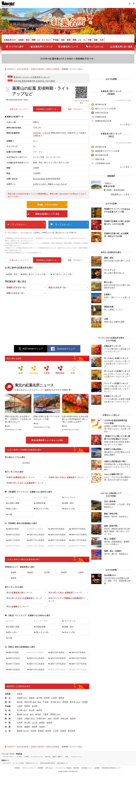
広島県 (19, 722)
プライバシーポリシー (28, 768)
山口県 (34, 722)
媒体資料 (76, 768)
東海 (69, 40)
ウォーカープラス (8, 756)
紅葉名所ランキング (43, 46)
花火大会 (47, 756)
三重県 (45, 714)
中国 (90, 40)
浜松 (58, 714)
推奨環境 (40, 768)
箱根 (34, 702)
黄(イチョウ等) (42, 508)
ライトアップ (69, 497)
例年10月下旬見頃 (78, 534)
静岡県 (53, 714)
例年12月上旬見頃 (36, 669)
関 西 (7, 718)
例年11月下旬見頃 (78, 540)
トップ (18, 109)
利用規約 (17, 768)
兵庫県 (39, 718)
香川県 (19, 726)
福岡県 (19, 731)
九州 (101, 40)
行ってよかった (96, 46)
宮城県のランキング (20, 477)
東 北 (7, 698)
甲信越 (56, 40)
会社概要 (96, 768)
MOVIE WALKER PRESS (47, 763)
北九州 (26, 731)
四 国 (7, 726)
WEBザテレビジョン (32, 763)
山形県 (81, 572)
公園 (10, 514)
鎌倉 (39, 702)
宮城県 (10, 100)
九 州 (7, 731)
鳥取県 (42, 722)
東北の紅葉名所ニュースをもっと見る (47, 440)
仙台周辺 (26, 462)
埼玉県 (53, 702)
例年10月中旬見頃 (57, 534)
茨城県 (85, 702)
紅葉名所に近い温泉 (122, 46)
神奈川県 (28, 702)
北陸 (63, 40)
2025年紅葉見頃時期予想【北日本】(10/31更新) (34, 81)
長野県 (27, 706)
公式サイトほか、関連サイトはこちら (49, 184)
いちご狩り (19, 756)
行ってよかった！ (71, 224)
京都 (79, 40)
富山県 (32, 710)
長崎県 (41, 731)
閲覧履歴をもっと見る (120, 194)
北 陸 (7, 710)
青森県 (30, 572)
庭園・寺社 (13, 274)
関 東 (7, 702)
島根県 (49, 722)
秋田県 (64, 572)
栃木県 (73, 702)
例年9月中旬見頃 (57, 529)
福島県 (13, 578)
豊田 (31, 714)
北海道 (21, 40)
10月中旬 (37, 133)
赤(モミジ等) (69, 508)
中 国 (7, 722)
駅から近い (13, 508)
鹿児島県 (71, 731)
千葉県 (46, 702)
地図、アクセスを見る (48, 204)
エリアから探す (16, 46)
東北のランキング (19, 592)
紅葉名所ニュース (69, 46)
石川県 (19, 710)
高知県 (42, 726)
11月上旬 (46, 133)
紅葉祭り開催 (13, 503)
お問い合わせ (49, 768)
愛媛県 (27, 726)
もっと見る (125, 124)
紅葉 (66, 756)
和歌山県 (64, 718)
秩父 (58, 702)
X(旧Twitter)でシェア (33, 348)
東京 (43, 40)
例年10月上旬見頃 (36, 534)
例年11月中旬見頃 (57, 540)
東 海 (7, 714)
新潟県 (34, 706)
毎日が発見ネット (62, 763)
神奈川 (48, 40)
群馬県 (65, 702)
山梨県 (19, 706)
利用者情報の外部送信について (111, 768)
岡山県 (27, 722)
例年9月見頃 (13, 529)
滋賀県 (73, 718)
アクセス (74, 109)
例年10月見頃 (14, 534)
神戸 (44, 718)
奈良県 (56, 718)
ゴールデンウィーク (37, 756)
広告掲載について (86, 768)
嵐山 (32, 718)
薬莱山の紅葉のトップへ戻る (47, 214)
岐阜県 (38, 714)
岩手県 (47, 572)
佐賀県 (33, 731)
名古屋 (26, 714)
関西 (74, 40)
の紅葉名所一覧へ (16, 287)
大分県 (55, 731)
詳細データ (46, 109)
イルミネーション (75, 756)
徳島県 (34, 726)
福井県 (39, 710)
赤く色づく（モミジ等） (63, 274)
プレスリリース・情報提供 (63, 768)
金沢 (25, 710)
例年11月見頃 (14, 540)
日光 (78, 702)
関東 (34, 40)
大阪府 (19, 718)
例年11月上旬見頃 (36, 540)
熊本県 (48, 731)
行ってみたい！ (28, 224)
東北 (28, 40)
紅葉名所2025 (10, 40)
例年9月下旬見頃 (78, 529)
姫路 (49, 718)
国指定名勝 (40, 503)
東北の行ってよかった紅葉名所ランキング (32, 77)
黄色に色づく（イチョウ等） (35, 274)
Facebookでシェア (66, 348)
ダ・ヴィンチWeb (18, 763)
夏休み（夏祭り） (58, 756)
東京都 (19, 702)
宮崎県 (63, 731)
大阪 (84, 40)
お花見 (27, 756)
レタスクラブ (7, 763)
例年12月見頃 (14, 669)
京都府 (27, 718)
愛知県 (19, 714)
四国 (95, 40)
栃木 (38, 40)
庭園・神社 (69, 503)
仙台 (25, 698)
